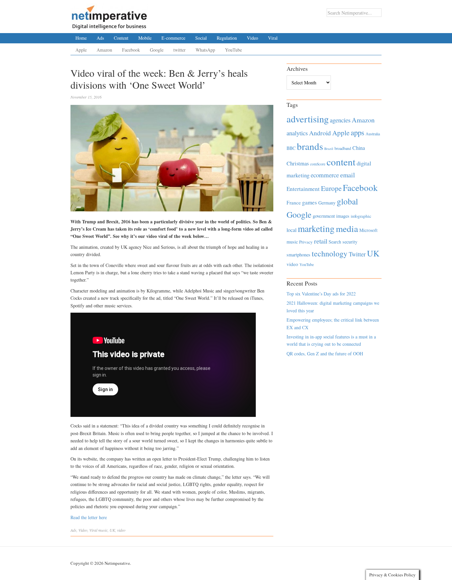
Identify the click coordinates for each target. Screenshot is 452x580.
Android (320, 132)
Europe (331, 188)
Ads (100, 38)
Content (121, 38)
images (342, 216)
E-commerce (173, 38)
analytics (297, 133)
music (103, 530)
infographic (361, 216)
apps (357, 132)
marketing (316, 228)
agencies (340, 120)
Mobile (145, 38)
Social (201, 38)
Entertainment (303, 189)
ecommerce (325, 175)
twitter (179, 50)
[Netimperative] (109, 14)
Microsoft (368, 230)
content (341, 161)
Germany (327, 203)
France (294, 202)
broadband (343, 148)
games (309, 202)
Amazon (104, 50)
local (291, 229)
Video (252, 38)
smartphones (298, 254)
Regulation (227, 38)
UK (112, 530)
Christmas (298, 163)
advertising (308, 118)
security (349, 242)
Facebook (131, 50)
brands (310, 146)
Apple (81, 50)
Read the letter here (88, 517)
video (121, 530)
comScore (317, 163)
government (324, 216)
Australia (373, 133)
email (347, 174)
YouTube (233, 50)
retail (320, 241)
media (347, 228)
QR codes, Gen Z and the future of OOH (325, 353)
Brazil (328, 148)
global (347, 201)
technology (329, 253)
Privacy (306, 242)
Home (81, 38)
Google (156, 50)
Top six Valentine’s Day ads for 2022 (321, 293)
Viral (273, 38)
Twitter (357, 254)
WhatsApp (205, 50)
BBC (291, 148)
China (358, 147)
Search (335, 242)
